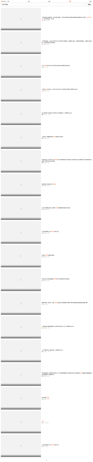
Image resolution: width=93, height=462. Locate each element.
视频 (70, 1)
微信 (49, 1)
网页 (8, 1)
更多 (90, 1)
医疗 (29, 1)
